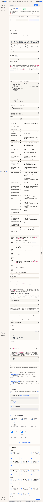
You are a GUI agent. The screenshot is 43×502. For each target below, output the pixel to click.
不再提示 (38, 16)
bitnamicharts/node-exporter (15, 381)
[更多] (34, 1)
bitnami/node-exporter (14, 376)
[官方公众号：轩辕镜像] (41, 249)
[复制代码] (38, 41)
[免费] (41, 251)
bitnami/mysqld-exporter (15, 374)
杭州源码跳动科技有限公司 (38, 501)
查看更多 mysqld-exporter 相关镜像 (24, 442)
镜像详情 (14, 1)
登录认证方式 (15, 401)
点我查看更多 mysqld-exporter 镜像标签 (24, 395)
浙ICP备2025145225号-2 (9, 501)
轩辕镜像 (10, 1)
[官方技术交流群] (41, 248)
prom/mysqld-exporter (19, 1)
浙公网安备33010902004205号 (27, 501)
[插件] (41, 253)
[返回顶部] (41, 255)
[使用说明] (39, 5)
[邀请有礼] (41, 252)
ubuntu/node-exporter (14, 383)
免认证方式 (14, 402)
